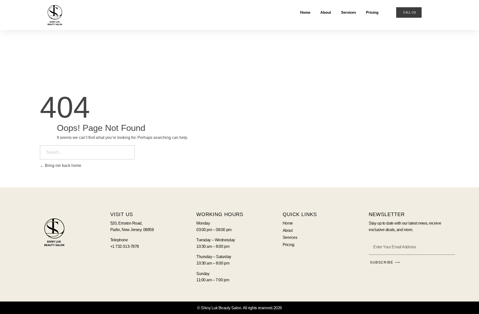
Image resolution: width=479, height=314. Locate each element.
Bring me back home (62, 165)
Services (348, 12)
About (325, 12)
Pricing (372, 12)
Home (305, 12)
